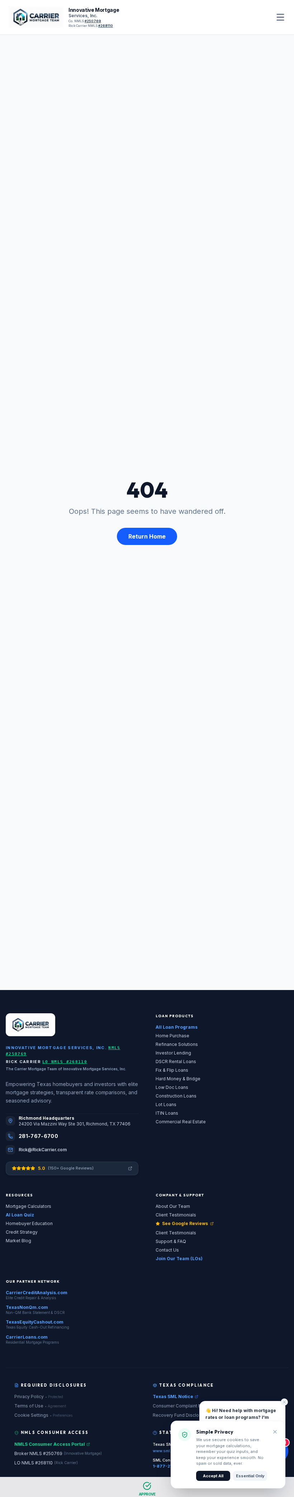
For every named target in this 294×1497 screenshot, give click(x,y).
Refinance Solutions (177, 1044)
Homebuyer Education (29, 1223)
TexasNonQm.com (27, 1307)
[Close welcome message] (284, 1402)
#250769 (93, 21)
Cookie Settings (43, 1415)
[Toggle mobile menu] (280, 17)
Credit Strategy (22, 1232)
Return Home (147, 536)
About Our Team (173, 1206)
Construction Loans (176, 1096)
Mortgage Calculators (28, 1206)
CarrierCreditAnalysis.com (36, 1292)
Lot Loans (166, 1104)
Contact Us (167, 1250)
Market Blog (18, 1240)
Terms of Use (40, 1405)
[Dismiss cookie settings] (275, 1432)
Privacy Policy (38, 1396)
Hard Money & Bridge (178, 1078)
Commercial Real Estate (181, 1121)
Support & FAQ (171, 1241)
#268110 (105, 26)
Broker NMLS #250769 (58, 1453)
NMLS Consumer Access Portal (49, 1444)
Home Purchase (172, 1035)
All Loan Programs (177, 1027)
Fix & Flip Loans (172, 1070)
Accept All (213, 1475)
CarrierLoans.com (27, 1337)
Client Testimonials (176, 1215)
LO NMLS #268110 (64, 1062)
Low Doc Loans (172, 1087)
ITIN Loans (167, 1113)
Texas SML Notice (173, 1396)
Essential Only (250, 1475)
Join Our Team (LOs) (179, 1258)
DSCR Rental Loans (176, 1061)
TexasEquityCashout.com (34, 1322)
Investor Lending (173, 1053)
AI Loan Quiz (20, 1215)
